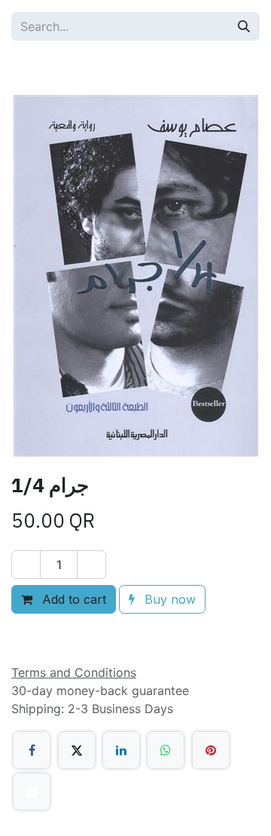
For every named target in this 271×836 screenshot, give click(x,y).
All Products (61, 67)
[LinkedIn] (121, 750)
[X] (77, 750)
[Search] (244, 26)
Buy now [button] (168, 599)
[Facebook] (32, 750)
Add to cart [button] (72, 599)
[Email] (32, 791)
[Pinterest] (211, 750)
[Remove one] (26, 564)
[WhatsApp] (166, 750)
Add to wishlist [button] (73, 634)
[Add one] (91, 564)
